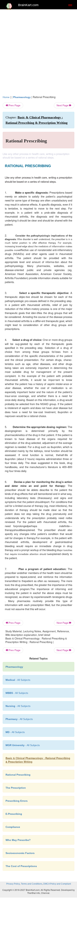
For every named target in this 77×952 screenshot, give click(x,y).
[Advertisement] (38, 51)
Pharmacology (22, 97)
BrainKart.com (28, 5)
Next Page (63, 105)
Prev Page (14, 105)
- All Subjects (23, 745)
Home (6, 97)
